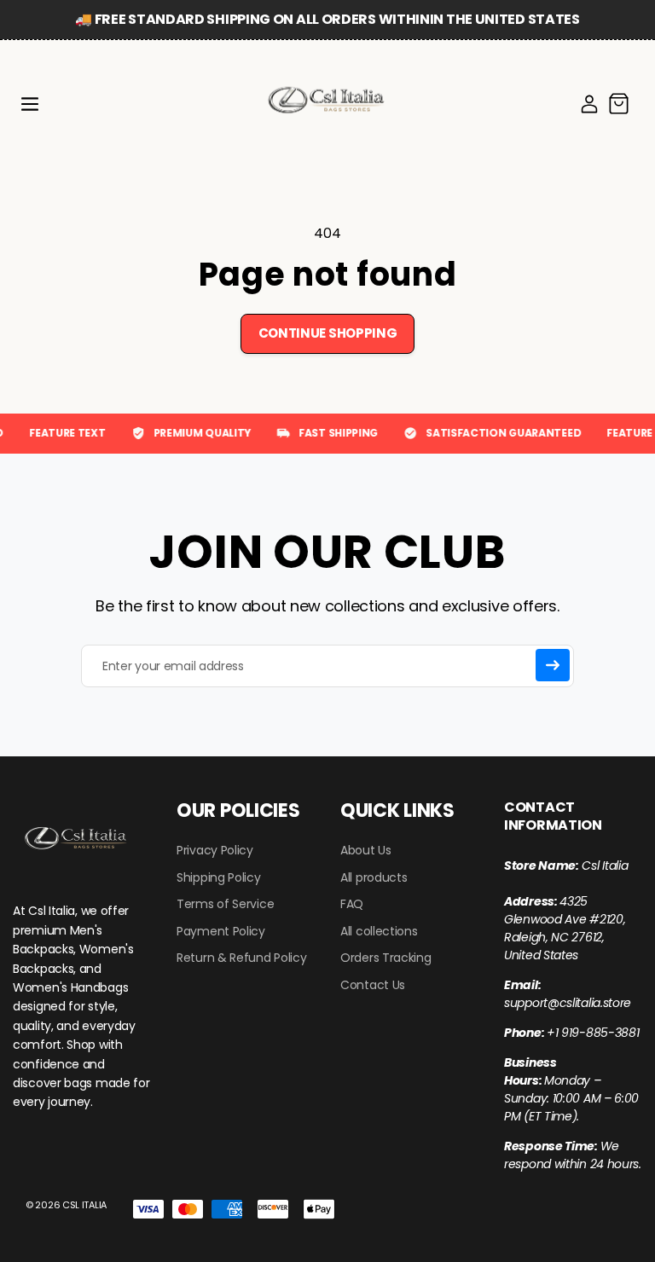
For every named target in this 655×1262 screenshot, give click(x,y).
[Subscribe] (553, 665)
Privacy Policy (215, 850)
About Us (365, 850)
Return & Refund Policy (241, 958)
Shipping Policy (219, 878)
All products (373, 878)
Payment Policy (221, 931)
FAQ (351, 904)
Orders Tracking (386, 958)
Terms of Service (225, 904)
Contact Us (372, 985)
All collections (379, 931)
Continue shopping (327, 333)
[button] (29, 104)
